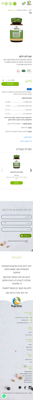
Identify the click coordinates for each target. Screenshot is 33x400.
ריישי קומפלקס (28, 380)
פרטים (16, 183)
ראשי (30, 10)
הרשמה (26, 235)
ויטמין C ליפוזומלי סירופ (26, 374)
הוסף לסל (10, 84)
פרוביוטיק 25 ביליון (27, 376)
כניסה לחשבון (14, 3)
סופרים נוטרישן (21, 10)
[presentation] (2, 170)
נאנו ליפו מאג (29, 378)
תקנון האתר (29, 350)
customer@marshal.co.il (23, 322)
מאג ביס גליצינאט (16, 172)
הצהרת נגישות (28, 335)
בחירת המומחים (28, 359)
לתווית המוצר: (28, 137)
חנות (31, 362)
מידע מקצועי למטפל (26, 141)
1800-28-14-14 (6, 3)
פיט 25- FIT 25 (28, 382)
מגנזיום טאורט (28, 372)
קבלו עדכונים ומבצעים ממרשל (16, 241)
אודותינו (30, 332)
